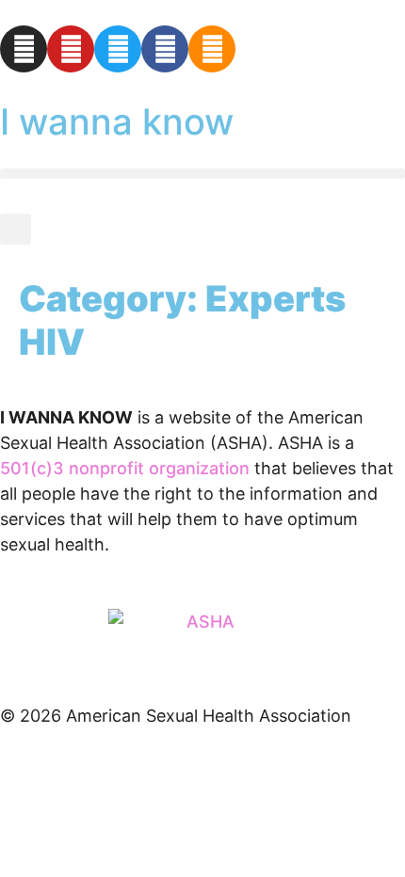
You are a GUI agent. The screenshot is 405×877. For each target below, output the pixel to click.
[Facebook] (164, 48)
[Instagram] (23, 48)
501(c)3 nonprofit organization (125, 468)
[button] (202, 173)
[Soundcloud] (211, 48)
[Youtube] (70, 48)
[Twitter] (117, 48)
